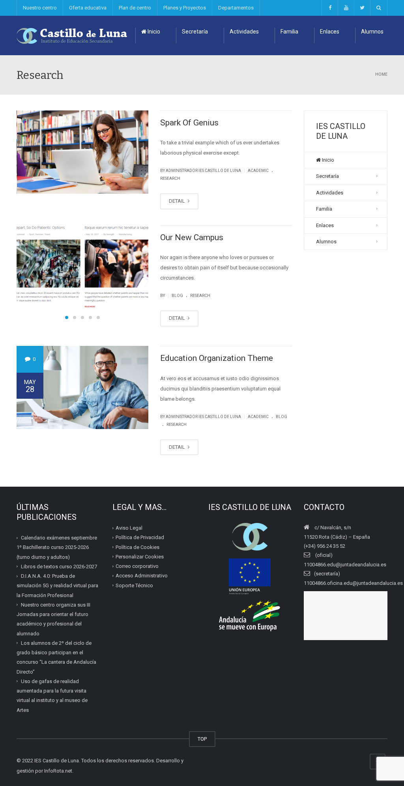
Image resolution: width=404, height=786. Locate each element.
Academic (258, 170)
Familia (289, 31)
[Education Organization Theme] (82, 387)
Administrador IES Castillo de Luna (203, 170)
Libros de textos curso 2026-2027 (59, 566)
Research (170, 178)
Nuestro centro (40, 8)
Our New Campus (191, 237)
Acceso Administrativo (142, 576)
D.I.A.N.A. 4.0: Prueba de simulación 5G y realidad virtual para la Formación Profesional (57, 585)
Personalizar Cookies (140, 557)
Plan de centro (135, 8)
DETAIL (177, 201)
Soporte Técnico (134, 585)
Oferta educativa (88, 8)
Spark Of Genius (189, 122)
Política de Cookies (137, 547)
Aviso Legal (129, 528)
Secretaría (195, 31)
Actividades (244, 31)
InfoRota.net (58, 771)
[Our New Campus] (82, 266)
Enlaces (329, 31)
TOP (202, 739)
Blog (177, 295)
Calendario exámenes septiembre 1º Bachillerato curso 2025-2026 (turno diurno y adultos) (57, 547)
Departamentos (236, 8)
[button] (67, 317)
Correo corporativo (137, 566)
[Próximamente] (346, 8)
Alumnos (372, 31)
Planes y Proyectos (184, 8)
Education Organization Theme (216, 358)
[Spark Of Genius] (83, 152)
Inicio (153, 31)
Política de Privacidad (140, 537)
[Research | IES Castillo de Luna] (72, 35)
